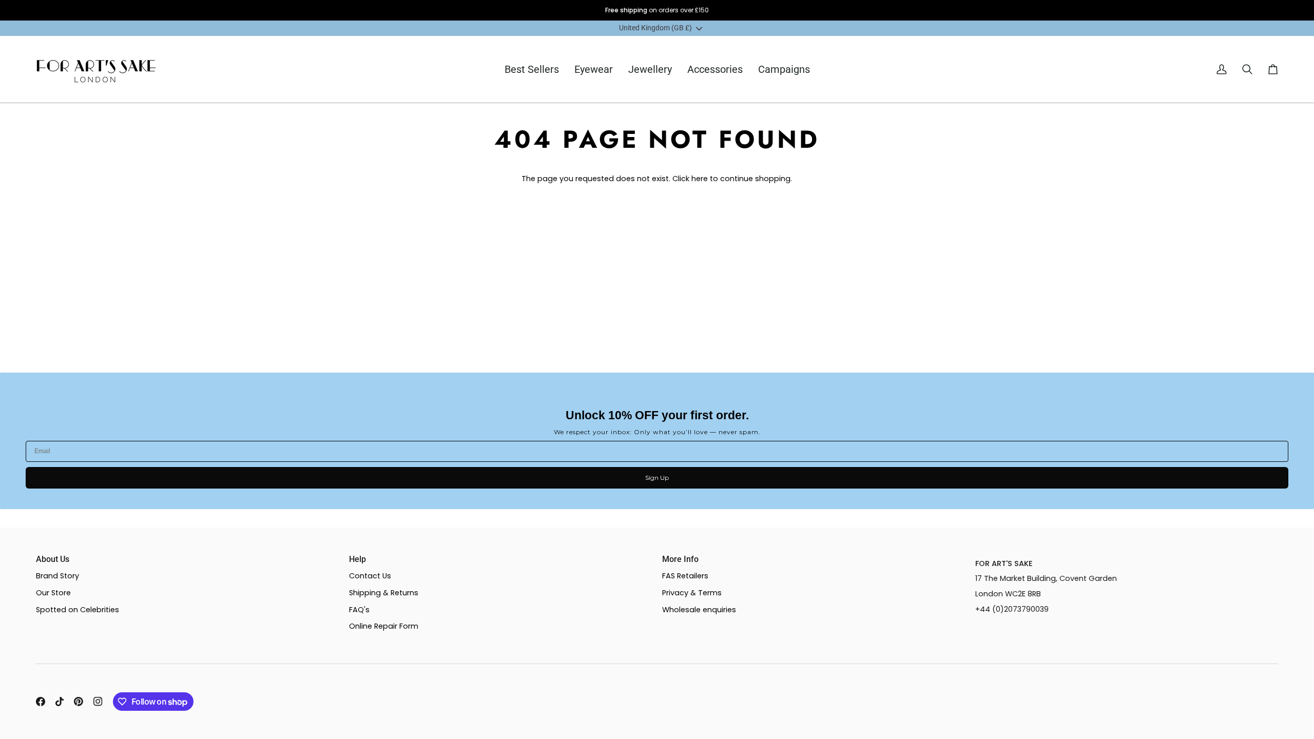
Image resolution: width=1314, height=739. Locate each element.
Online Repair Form (383, 626)
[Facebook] (40, 701)
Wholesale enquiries (699, 610)
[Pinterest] (78, 701)
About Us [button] (52, 559)
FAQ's (359, 610)
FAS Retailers (685, 576)
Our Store (53, 593)
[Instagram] (98, 701)
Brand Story (57, 576)
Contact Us (370, 576)
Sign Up (657, 477)
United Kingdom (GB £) (655, 28)
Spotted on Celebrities (77, 610)
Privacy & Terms (692, 593)
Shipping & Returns (383, 593)
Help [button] (357, 559)
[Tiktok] (59, 701)
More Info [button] (680, 559)
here (699, 178)
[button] (594, 69)
